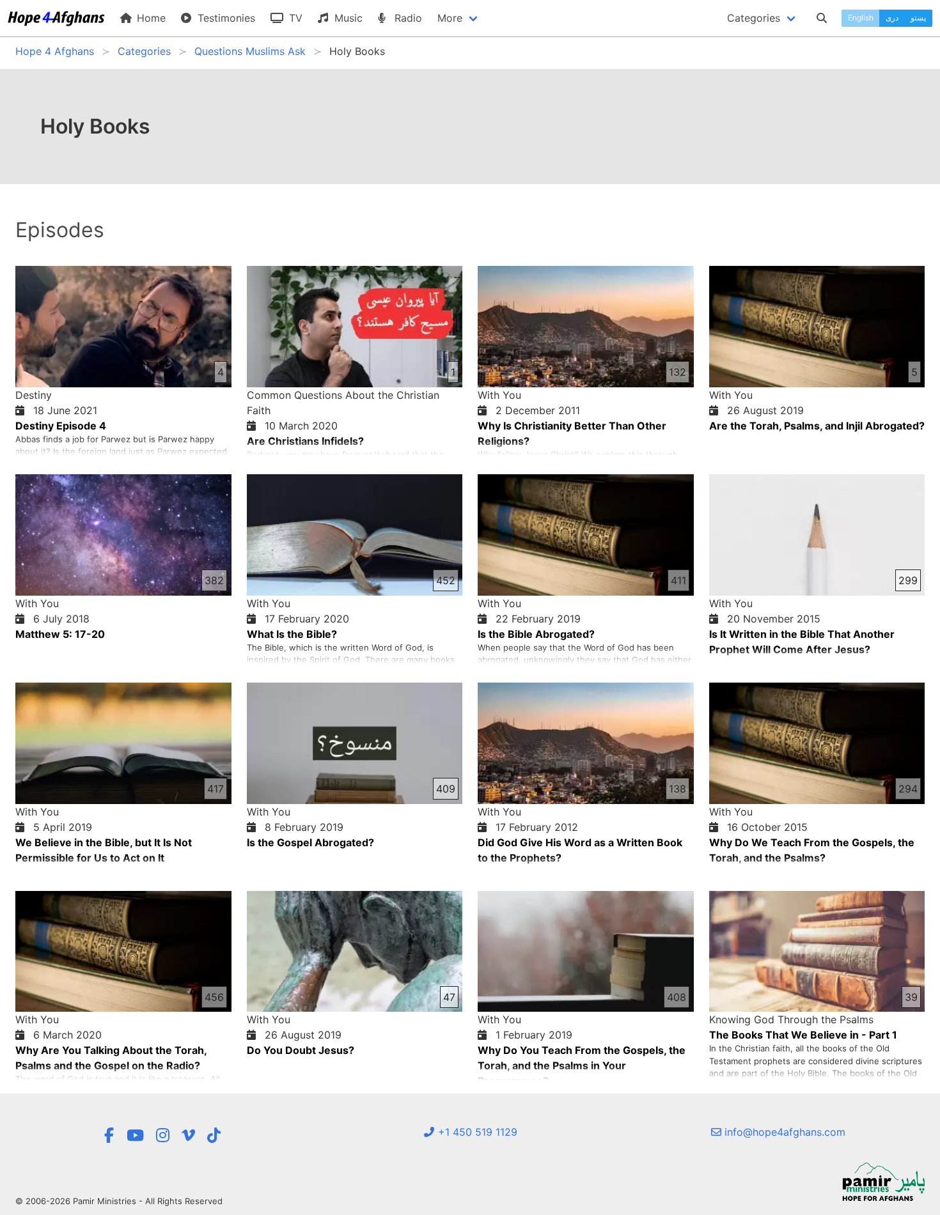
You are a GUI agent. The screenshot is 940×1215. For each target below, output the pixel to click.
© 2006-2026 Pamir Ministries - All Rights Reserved (119, 1201)
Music (347, 18)
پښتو (918, 17)
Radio (406, 18)
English (860, 17)
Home (150, 18)
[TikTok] (214, 1135)
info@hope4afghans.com (783, 1132)
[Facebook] (108, 1135)
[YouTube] (135, 1135)
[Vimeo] (188, 1135)
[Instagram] (162, 1135)
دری (892, 17)
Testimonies (224, 18)
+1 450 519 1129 (476, 1132)
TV (294, 18)
